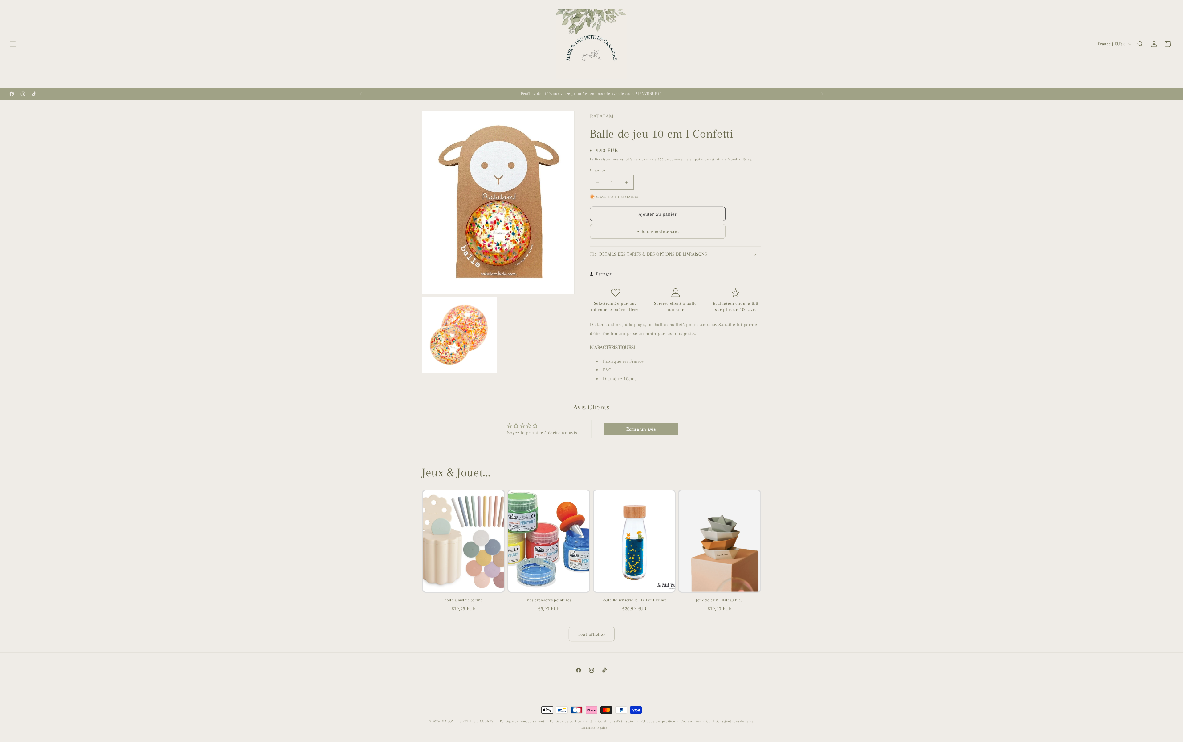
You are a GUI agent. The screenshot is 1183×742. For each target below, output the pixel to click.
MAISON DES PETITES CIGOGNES (467, 721)
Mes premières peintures (548, 600)
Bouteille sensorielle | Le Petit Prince (634, 600)
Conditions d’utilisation (616, 721)
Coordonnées (691, 721)
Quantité (597, 170)
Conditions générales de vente (729, 721)
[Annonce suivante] (822, 94)
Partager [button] (604, 274)
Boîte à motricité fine (463, 600)
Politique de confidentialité (571, 721)
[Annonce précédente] (361, 94)
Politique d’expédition (658, 721)
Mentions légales (594, 728)
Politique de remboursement (522, 721)
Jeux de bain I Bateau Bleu (719, 600)
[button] (13, 44)
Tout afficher (591, 634)
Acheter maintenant (658, 231)
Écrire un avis (641, 429)
